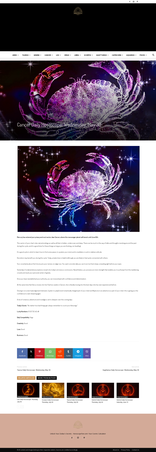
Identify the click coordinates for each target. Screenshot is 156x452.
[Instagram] (133, 1)
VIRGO (66, 55)
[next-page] (22, 406)
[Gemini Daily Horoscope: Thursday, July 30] (103, 390)
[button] (153, 55)
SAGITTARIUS (101, 55)
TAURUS (25, 55)
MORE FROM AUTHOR (47, 378)
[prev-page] (18, 406)
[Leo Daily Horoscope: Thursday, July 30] (28, 390)
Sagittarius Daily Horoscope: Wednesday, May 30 (121, 370)
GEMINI (36, 55)
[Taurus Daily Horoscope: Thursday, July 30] (78, 390)
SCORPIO (87, 55)
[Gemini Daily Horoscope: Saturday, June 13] (128, 390)
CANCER (48, 55)
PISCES (142, 55)
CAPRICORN (116, 55)
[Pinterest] (137, 1)
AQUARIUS (130, 55)
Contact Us (135, 450)
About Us (116, 450)
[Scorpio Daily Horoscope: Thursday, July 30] (53, 390)
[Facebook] (129, 1)
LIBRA (76, 55)
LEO (57, 55)
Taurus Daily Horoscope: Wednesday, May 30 (33, 370)
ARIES (14, 55)
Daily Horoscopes (23, 396)
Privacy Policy (125, 450)
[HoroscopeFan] (78, 11)
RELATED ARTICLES (26, 378)
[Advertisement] (78, 35)
